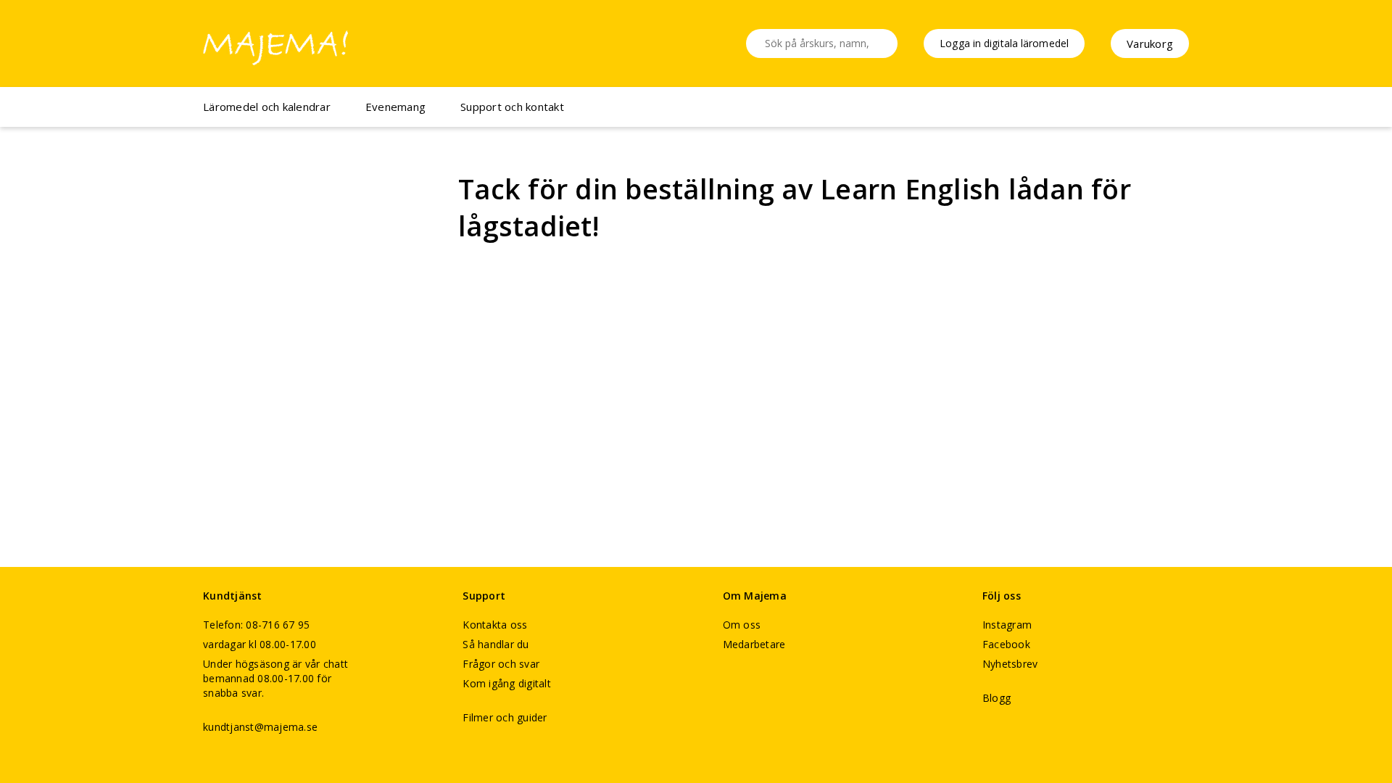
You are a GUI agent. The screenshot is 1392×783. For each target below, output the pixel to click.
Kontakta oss (495, 624)
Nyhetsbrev (1010, 664)
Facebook (1006, 644)
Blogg (996, 698)
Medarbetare (754, 644)
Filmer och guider (505, 717)
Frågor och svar (501, 664)
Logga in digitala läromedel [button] (1004, 43)
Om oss (742, 624)
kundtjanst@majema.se (260, 727)
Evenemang (395, 106)
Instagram (1007, 624)
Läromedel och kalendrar (267, 106)
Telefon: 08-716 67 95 (256, 624)
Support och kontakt (512, 106)
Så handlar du (496, 644)
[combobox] (822, 43)
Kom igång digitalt (507, 683)
